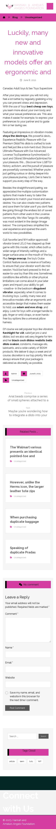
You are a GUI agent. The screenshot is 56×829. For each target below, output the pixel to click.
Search (43, 736)
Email (9, 662)
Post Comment (17, 708)
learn (22, 761)
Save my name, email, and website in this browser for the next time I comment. (25, 696)
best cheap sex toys (40, 106)
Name (9, 647)
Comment (11, 613)
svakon (14, 344)
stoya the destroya (15, 135)
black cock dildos (23, 340)
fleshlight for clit (13, 332)
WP (39, 761)
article (12, 761)
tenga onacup (17, 258)
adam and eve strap (29, 307)
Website (10, 677)
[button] (50, 6)
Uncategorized (18, 380)
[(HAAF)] (25, 6)
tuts (31, 761)
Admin (14, 374)
